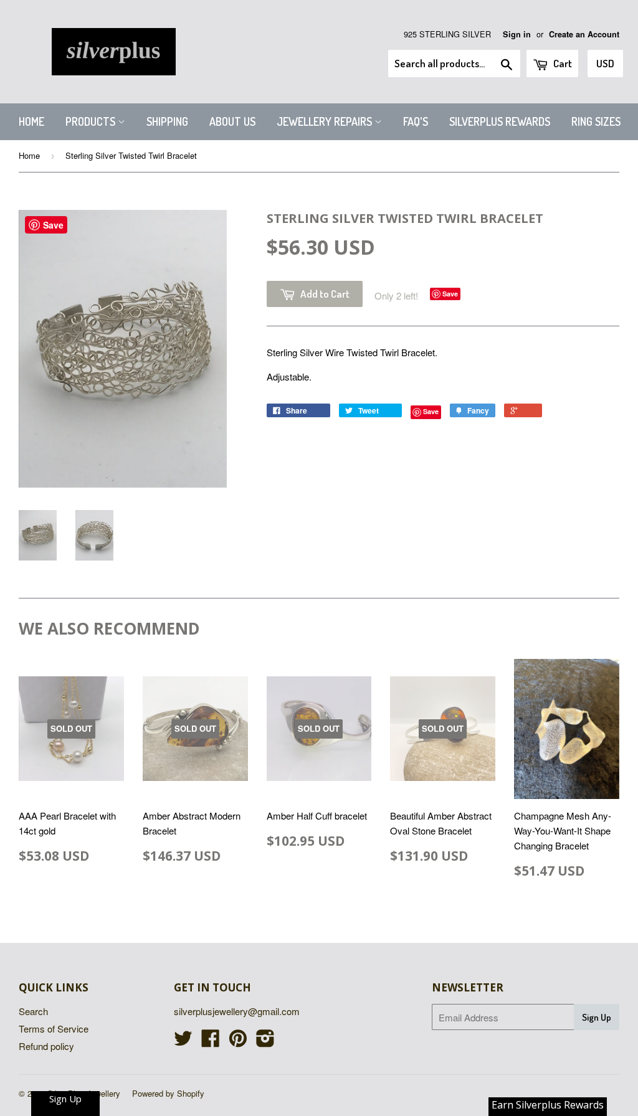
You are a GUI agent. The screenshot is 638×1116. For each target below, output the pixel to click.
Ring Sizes (596, 121)
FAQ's (415, 121)
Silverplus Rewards (499, 121)
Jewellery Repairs (325, 121)
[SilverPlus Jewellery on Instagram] (265, 1041)
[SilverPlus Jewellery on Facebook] (210, 1041)
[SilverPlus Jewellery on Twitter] (183, 1041)
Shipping (167, 121)
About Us (232, 121)
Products (91, 121)
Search (33, 1011)
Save (450, 293)
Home (31, 121)
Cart (561, 63)
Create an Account (584, 34)
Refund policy (46, 1045)
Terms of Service (53, 1028)
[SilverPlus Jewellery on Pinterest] (238, 1041)
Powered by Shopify (168, 1093)
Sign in (517, 34)
